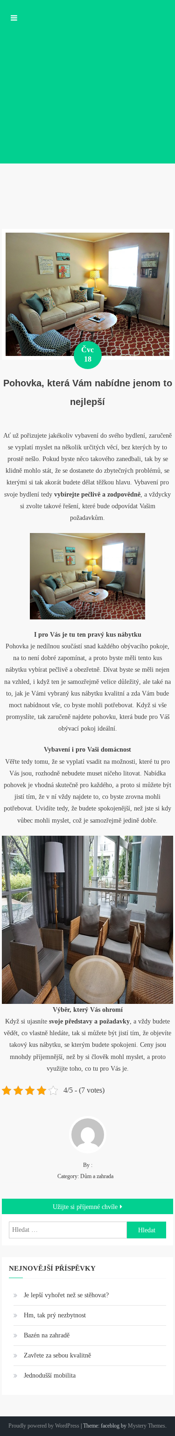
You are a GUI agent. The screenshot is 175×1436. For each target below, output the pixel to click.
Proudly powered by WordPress (43, 1425)
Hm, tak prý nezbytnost (55, 1315)
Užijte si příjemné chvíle (85, 1206)
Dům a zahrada (96, 1176)
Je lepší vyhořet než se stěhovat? (66, 1295)
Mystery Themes (146, 1425)
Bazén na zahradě (47, 1335)
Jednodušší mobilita (50, 1375)
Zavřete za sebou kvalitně (57, 1355)
